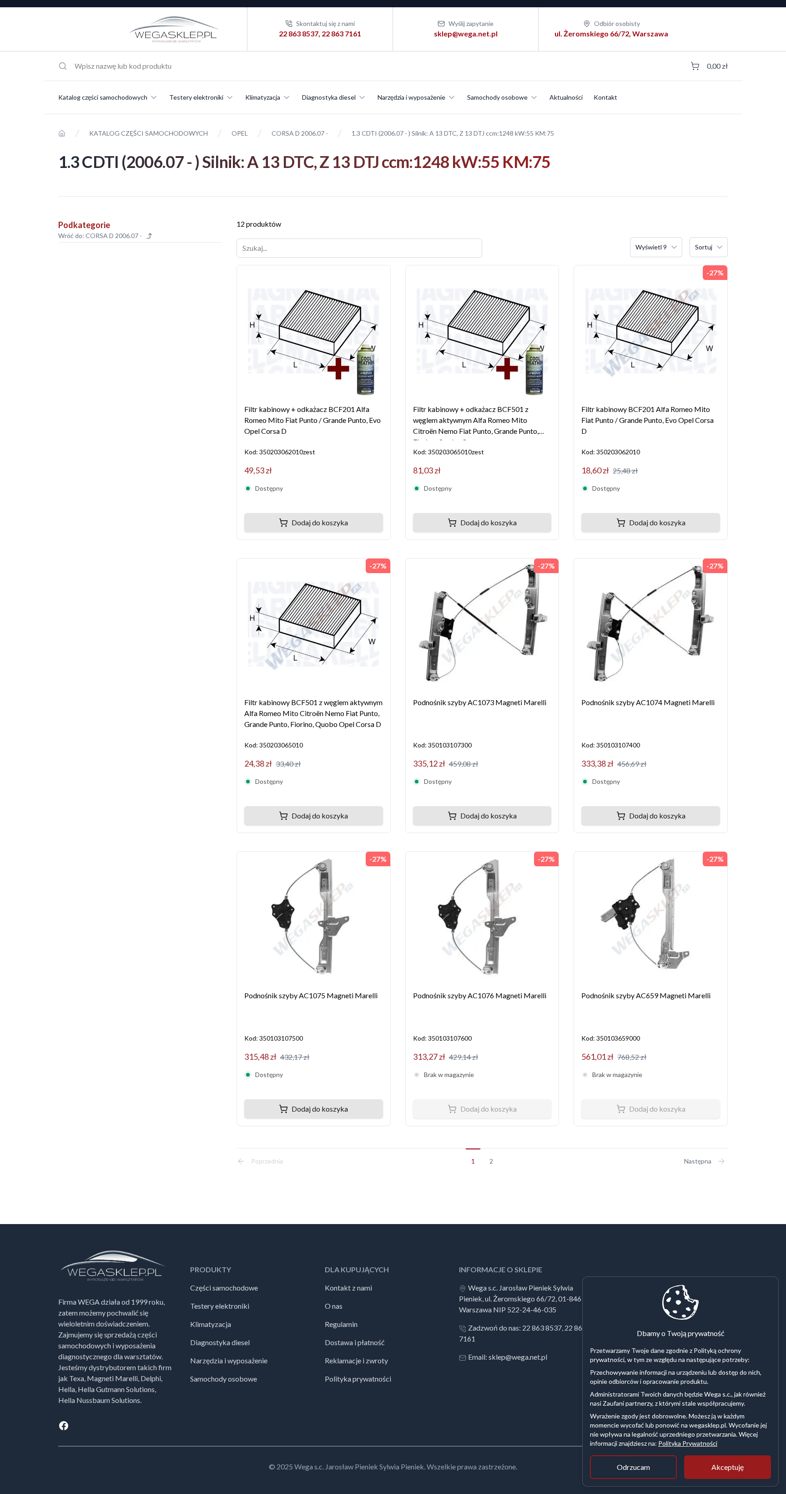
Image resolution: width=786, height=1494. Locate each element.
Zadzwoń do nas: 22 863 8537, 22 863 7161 (522, 1333)
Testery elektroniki (196, 97)
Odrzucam (633, 1467)
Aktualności (566, 97)
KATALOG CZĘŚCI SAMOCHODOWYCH (148, 133)
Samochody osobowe (497, 97)
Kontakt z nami (348, 1287)
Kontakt (605, 97)
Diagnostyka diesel (329, 97)
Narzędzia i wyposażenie (411, 97)
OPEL (240, 133)
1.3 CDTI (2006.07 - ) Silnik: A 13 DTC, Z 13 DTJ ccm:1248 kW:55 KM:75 (453, 133)
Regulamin (341, 1324)
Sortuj (703, 247)
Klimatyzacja (262, 97)
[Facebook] (393, 1425)
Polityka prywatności (358, 1378)
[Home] (62, 133)
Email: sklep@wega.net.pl (507, 1356)
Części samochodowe (224, 1287)
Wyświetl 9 (651, 247)
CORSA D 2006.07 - (300, 133)
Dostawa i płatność (354, 1342)
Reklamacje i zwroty (356, 1360)
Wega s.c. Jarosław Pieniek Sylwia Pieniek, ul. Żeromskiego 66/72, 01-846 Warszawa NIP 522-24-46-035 (520, 1298)
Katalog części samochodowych (102, 97)
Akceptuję (727, 1467)
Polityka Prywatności (687, 1443)
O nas (334, 1305)
